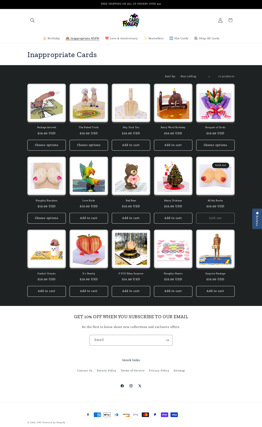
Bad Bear (131, 200)
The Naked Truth (89, 127)
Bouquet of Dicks (215, 127)
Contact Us (84, 370)
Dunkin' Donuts (46, 273)
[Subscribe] (167, 340)
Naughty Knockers (47, 200)
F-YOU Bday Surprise (131, 273)
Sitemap (179, 370)
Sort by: (170, 76)
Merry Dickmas (173, 200)
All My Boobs (215, 200)
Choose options (46, 145)
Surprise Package (215, 273)
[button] (32, 20)
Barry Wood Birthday (173, 127)
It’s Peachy (88, 273)
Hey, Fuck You (131, 127)
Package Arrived (46, 127)
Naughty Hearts (173, 273)
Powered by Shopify (53, 422)
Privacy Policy (159, 370)
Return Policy (106, 370)
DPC (39, 422)
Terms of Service (133, 370)
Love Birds (88, 200)
